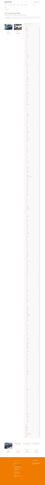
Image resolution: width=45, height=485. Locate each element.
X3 (26, 60)
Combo (27, 262)
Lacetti (27, 71)
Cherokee (27, 167)
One (26, 238)
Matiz (27, 99)
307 (26, 287)
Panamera (27, 301)
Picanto (27, 185)
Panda (27, 117)
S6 (26, 48)
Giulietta (27, 35)
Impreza (27, 353)
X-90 (26, 364)
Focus (27, 130)
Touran (27, 422)
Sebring (27, 79)
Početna (6, 9)
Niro (26, 181)
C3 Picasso (27, 85)
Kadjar (27, 309)
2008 (26, 277)
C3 (26, 83)
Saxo (26, 90)
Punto (27, 118)
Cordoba (27, 328)
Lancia (26, 200)
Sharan (27, 417)
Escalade (27, 64)
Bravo (27, 111)
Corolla (27, 370)
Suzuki (26, 357)
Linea (27, 116)
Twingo (27, 320)
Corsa (27, 263)
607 (26, 296)
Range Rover (27, 207)
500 (26, 109)
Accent (27, 149)
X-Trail (27, 257)
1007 (26, 275)
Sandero (27, 97)
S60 (26, 384)
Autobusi (27, 428)
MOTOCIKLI (26, 27)
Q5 (26, 47)
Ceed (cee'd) (27, 175)
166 (26, 34)
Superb (27, 346)
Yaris (26, 377)
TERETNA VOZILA (27, 427)
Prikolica (27, 435)
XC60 (26, 395)
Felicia (27, 339)
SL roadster (27, 232)
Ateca (27, 327)
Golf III (27, 404)
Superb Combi (27, 347)
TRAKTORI (26, 436)
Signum (27, 269)
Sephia (27, 188)
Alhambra (27, 325)
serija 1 (27, 53)
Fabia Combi (27, 338)
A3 (26, 40)
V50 (26, 390)
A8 (26, 46)
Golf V (27, 408)
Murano (27, 250)
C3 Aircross (27, 84)
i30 (26, 155)
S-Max (27, 137)
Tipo (26, 123)
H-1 (26, 153)
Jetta (27, 410)
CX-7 (26, 219)
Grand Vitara (27, 358)
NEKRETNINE (26, 28)
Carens (27, 174)
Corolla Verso (27, 371)
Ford (26, 124)
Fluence (27, 307)
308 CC (27, 289)
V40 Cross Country (28, 389)
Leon (26, 332)
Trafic (27, 319)
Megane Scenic (28, 315)
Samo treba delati (8, 1)
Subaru (26, 352)
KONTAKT (5, 7)
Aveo (26, 66)
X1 (26, 59)
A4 (26, 41)
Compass (27, 168)
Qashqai (27, 256)
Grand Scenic (27, 308)
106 (26, 276)
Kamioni (26, 430)
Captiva (27, 67)
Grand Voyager (27, 78)
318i (26, 52)
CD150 (27, 217)
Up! (26, 423)
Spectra (27, 193)
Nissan (26, 245)
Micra (27, 249)
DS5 (26, 105)
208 (26, 282)
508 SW (27, 295)
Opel (26, 258)
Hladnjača (27, 429)
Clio (26, 306)
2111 (26, 198)
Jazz (26, 147)
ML (26, 230)
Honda (26, 141)
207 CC (27, 281)
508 (26, 294)
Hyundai (26, 148)
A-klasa (27, 224)
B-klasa (27, 226)
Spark (27, 73)
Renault (26, 302)
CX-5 (26, 218)
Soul (26, 192)
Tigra (27, 270)
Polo (26, 415)
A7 (26, 45)
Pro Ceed (27, 186)
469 (26, 379)
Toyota (26, 365)
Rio (26, 187)
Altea (27, 326)
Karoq (27, 340)
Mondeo (27, 136)
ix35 (26, 156)
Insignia (27, 264)
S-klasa (27, 231)
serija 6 (27, 58)
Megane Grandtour (28, 314)
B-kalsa (27, 225)
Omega (27, 268)
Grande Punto (27, 115)
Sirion (27, 103)
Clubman (27, 236)
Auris (26, 366)
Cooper (27, 237)
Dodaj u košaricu (8, 33)
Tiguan (27, 421)
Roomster (27, 345)
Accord (27, 142)
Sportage (27, 194)
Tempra (27, 122)
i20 (26, 154)
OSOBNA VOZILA (26, 29)
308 (26, 288)
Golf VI (27, 409)
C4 (26, 86)
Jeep (26, 166)
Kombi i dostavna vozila (28, 433)
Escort (27, 128)
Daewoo (26, 98)
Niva (26, 199)
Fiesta (27, 129)
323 (26, 213)
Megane (27, 313)
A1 (26, 39)
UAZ (26, 378)
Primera (27, 255)
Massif (27, 160)
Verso (27, 376)
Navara (27, 251)
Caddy (27, 402)
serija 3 (27, 54)
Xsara (27, 91)
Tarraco (27, 333)
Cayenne (27, 300)
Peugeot (26, 274)
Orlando (27, 72)
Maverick (27, 135)
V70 (26, 391)
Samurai (27, 359)
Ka (26, 134)
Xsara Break (27, 92)
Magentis (27, 180)
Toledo (27, 334)
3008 (26, 283)
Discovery (27, 206)
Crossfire (27, 77)
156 (26, 33)
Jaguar (26, 161)
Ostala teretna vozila (28, 434)
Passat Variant (27, 414)
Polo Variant (27, 416)
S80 (26, 385)
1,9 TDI (27, 398)
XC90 (26, 396)
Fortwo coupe (27, 351)
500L (26, 110)
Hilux (27, 372)
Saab (26, 321)
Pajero (27, 244)
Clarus (27, 179)
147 (26, 32)
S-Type (27, 162)
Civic (26, 143)
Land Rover (27, 205)
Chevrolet (27, 65)
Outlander (27, 243)
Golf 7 (27, 403)
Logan (27, 96)
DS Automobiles (27, 104)
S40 (26, 383)
